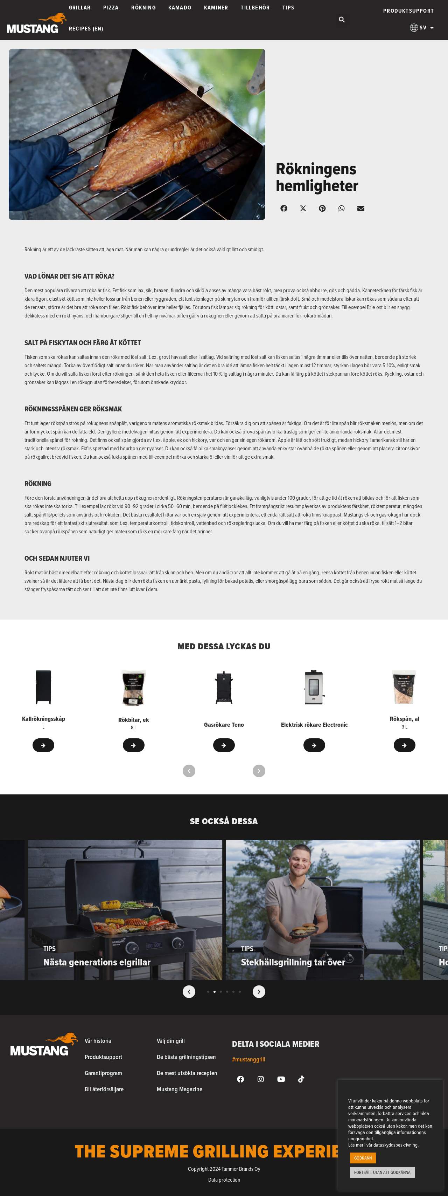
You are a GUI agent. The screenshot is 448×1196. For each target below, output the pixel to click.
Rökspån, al (404, 718)
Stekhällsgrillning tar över (293, 962)
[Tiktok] (301, 1079)
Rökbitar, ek (133, 719)
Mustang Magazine (179, 1089)
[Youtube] (281, 1079)
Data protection (224, 1179)
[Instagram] (260, 1079)
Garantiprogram (103, 1072)
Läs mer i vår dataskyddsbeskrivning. (383, 1144)
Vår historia (98, 1040)
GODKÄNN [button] (363, 1158)
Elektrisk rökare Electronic (314, 724)
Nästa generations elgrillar (96, 962)
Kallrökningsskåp (43, 718)
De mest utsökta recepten (187, 1072)
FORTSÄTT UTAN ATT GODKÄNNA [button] (382, 1172)
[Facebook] (240, 1079)
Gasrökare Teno (224, 724)
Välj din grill (171, 1040)
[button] (342, 20)
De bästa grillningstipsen (186, 1056)
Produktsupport (408, 11)
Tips (49, 949)
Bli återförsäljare (104, 1089)
